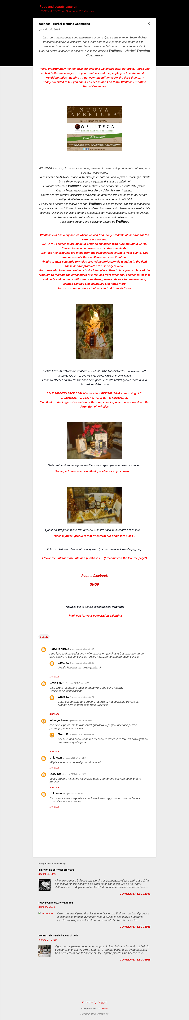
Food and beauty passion (58, 7)
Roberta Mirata (59, 648)
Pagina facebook (94, 575)
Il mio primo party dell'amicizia (56, 869)
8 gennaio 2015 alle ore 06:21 (82, 663)
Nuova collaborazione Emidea (55, 902)
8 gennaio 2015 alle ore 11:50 (74, 758)
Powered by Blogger (94, 1002)
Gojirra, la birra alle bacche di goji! (58, 935)
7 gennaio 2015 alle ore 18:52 (77, 683)
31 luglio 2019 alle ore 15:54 (74, 794)
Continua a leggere (135, 893)
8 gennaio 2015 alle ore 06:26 (82, 734)
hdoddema (103, 1008)
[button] (149, 24)
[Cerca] (154, 7)
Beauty (44, 636)
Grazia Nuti (57, 682)
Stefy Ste (55, 773)
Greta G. (63, 662)
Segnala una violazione (94, 1013)
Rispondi (54, 677)
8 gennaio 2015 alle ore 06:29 (82, 697)
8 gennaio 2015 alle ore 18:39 (74, 774)
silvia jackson (59, 720)
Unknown (56, 757)
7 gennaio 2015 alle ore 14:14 (82, 649)
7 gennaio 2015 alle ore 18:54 (80, 721)
